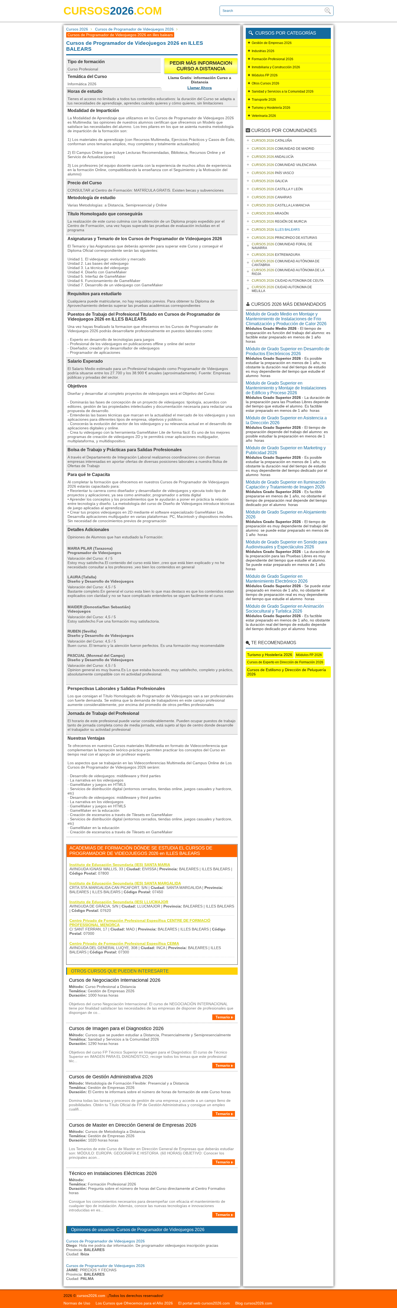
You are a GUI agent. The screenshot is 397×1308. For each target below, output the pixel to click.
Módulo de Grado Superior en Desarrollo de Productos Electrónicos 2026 (287, 351)
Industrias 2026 (263, 51)
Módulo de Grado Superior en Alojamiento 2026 (286, 514)
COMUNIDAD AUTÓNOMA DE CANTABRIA (285, 263)
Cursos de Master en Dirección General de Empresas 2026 (132, 1125)
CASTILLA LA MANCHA (281, 205)
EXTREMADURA (276, 255)
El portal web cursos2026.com (204, 1303)
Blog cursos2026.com (253, 1303)
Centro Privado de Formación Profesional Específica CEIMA (124, 943)
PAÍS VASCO (273, 173)
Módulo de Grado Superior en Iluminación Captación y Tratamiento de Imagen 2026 (286, 484)
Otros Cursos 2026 (265, 83)
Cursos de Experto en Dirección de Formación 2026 (285, 662)
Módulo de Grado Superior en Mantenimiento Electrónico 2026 (277, 578)
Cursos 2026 (77, 29)
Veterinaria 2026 (264, 116)
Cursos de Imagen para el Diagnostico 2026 (116, 1028)
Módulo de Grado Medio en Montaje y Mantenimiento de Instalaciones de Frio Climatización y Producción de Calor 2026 (286, 319)
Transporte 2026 (264, 99)
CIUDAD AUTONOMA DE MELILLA (282, 289)
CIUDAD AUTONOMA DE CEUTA (288, 281)
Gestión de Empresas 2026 (272, 43)
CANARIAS (272, 197)
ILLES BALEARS (276, 230)
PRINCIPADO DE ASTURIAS (284, 238)
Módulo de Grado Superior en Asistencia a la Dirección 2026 (286, 420)
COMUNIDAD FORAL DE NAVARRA (282, 246)
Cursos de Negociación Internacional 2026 (114, 980)
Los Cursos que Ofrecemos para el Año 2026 (134, 1303)
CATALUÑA (272, 140)
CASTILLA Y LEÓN (277, 189)
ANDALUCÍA (273, 157)
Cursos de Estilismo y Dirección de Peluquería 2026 (286, 672)
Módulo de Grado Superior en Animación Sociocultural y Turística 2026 (285, 608)
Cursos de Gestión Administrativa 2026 (111, 1076)
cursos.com (112, 11)
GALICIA (270, 181)
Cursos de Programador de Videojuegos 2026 (134, 29)
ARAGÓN (270, 213)
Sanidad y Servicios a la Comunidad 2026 (283, 91)
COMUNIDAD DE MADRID (283, 149)
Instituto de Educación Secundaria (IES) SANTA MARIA (119, 864)
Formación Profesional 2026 (272, 59)
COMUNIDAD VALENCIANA (284, 165)
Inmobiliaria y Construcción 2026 (276, 67)
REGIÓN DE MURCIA (279, 221)
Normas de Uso (76, 1303)
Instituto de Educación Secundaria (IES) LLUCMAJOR (118, 902)
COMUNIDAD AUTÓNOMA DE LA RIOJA (288, 272)
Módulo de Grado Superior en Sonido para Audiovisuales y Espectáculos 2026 (286, 544)
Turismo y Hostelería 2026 (271, 108)
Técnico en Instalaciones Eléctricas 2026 (113, 1173)
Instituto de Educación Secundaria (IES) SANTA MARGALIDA (125, 883)
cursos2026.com (91, 1295)
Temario (223, 1017)
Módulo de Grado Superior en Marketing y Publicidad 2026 (286, 450)
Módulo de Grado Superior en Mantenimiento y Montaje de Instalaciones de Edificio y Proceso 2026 (286, 388)
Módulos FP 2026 (265, 75)
